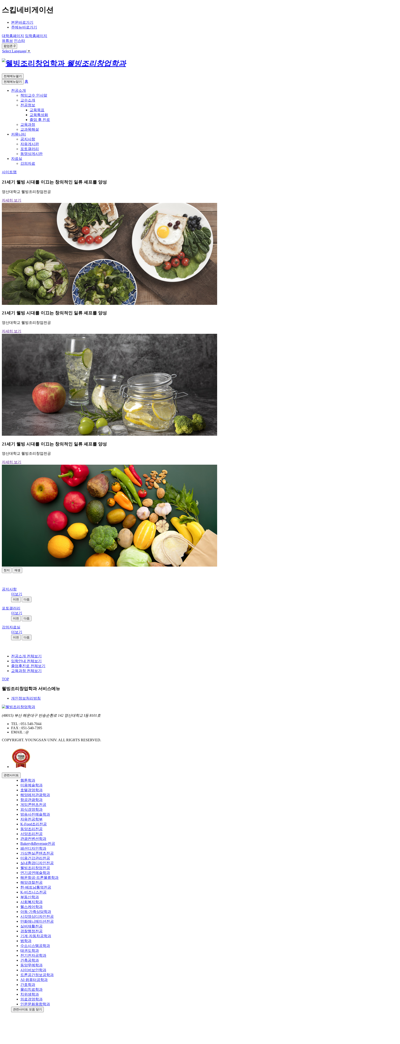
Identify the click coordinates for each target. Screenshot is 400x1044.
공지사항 (9, 589)
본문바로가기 (22, 22)
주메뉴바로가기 (24, 27)
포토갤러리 (11, 608)
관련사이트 (11, 775)
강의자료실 (11, 627)
